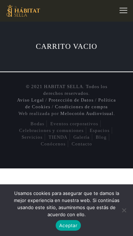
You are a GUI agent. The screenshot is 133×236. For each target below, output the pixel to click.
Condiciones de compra (81, 106)
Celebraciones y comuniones (51, 130)
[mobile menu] (123, 11)
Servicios (32, 137)
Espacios (100, 130)
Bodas (37, 123)
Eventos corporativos (74, 123)
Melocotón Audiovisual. (87, 113)
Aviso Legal (30, 100)
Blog (101, 137)
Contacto (82, 143)
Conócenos (53, 143)
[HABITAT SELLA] (22, 10)
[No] (124, 210)
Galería (81, 137)
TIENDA (58, 137)
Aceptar (68, 225)
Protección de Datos (71, 100)
